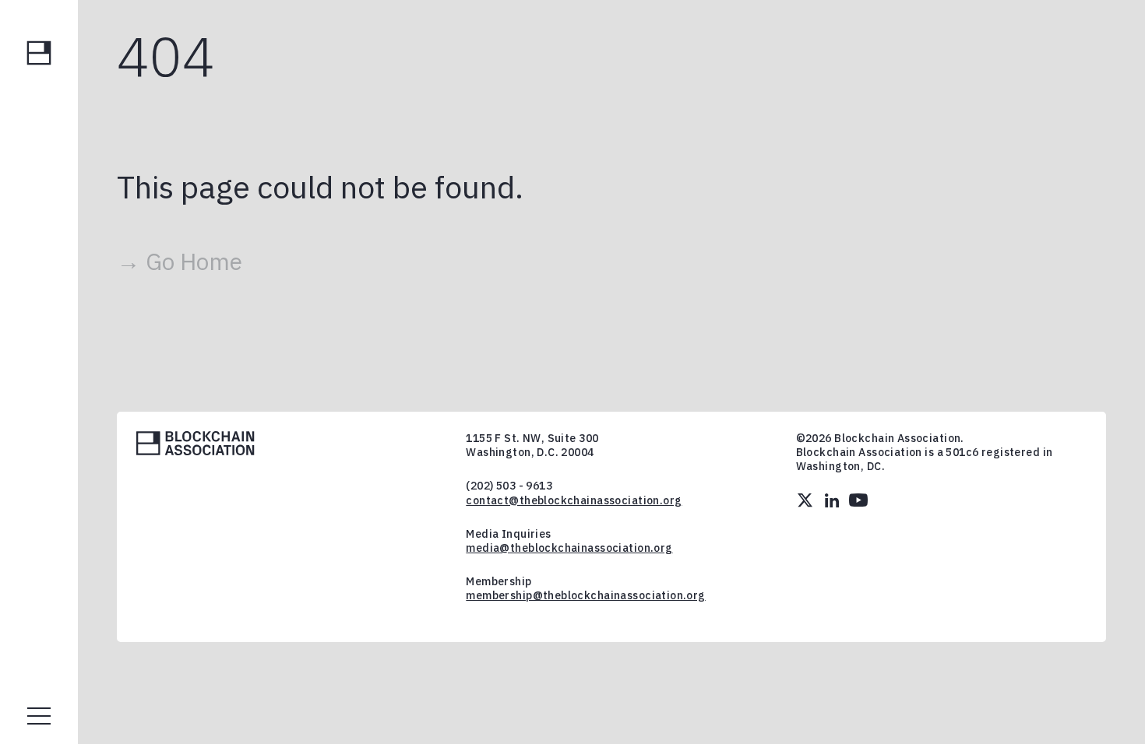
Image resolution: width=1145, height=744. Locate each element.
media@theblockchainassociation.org (569, 548)
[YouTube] (858, 500)
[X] (805, 500)
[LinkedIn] (832, 500)
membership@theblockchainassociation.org (585, 595)
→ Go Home (179, 261)
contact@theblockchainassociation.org (574, 500)
